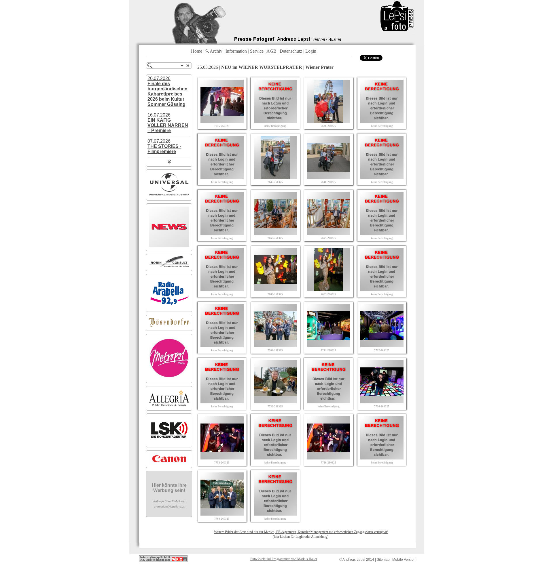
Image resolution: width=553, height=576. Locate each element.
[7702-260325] (275, 345)
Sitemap (383, 560)
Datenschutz (291, 51)
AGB (271, 51)
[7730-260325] (275, 401)
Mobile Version (404, 560)
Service (257, 51)
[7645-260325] (275, 177)
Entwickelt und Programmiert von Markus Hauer (283, 559)
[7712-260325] (382, 345)
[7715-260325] (222, 121)
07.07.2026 (164, 146)
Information (236, 51)
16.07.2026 (167, 122)
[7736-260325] (382, 401)
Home (196, 51)
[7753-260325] (222, 457)
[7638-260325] (328, 121)
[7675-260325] (328, 233)
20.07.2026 (167, 91)
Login (310, 51)
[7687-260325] (328, 289)
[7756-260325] (328, 457)
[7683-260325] (275, 289)
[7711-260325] (328, 345)
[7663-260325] (275, 233)
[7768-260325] (222, 514)
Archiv (215, 51)
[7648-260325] (328, 177)
